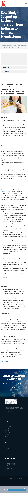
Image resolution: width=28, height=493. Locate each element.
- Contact (6, 436)
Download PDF (4, 361)
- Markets (7, 430)
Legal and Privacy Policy (7, 481)
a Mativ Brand (8, 489)
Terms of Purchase (14, 482)
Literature (6, 71)
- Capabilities (7, 428)
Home (2, 44)
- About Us (7, 434)
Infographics (6, 59)
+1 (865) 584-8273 (11, 468)
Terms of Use (16, 481)
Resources (8, 44)
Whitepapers (6, 63)
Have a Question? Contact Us (18, 490)
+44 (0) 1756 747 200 (11, 452)
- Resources (7, 432)
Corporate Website (9, 413)
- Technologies (8, 426)
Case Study (15, 44)
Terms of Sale (23, 481)
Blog (4, 55)
